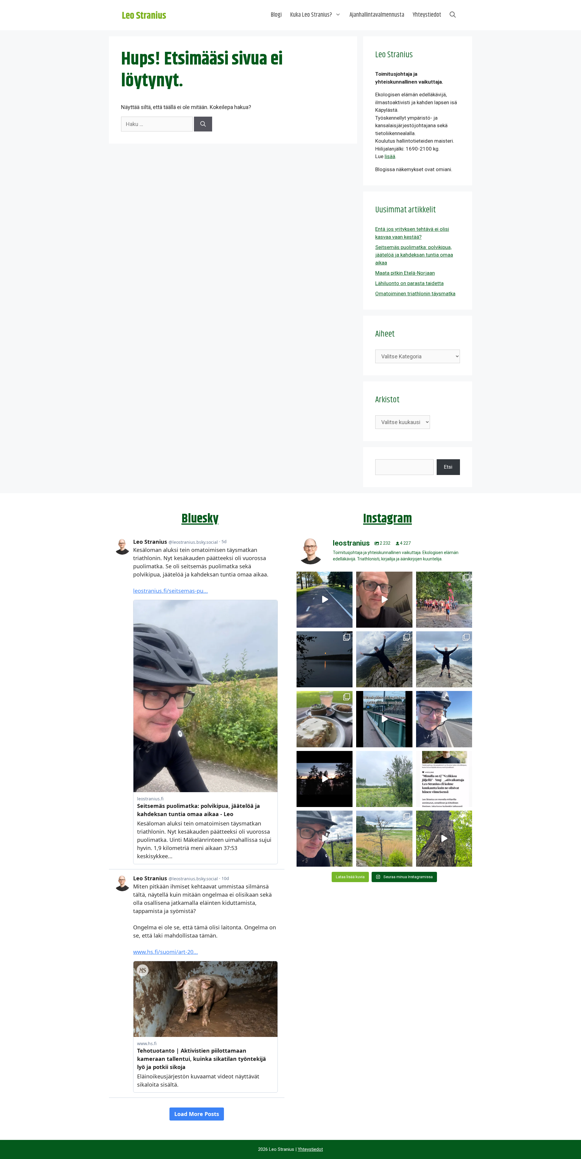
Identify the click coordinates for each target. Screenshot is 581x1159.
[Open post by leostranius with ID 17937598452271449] (444, 779)
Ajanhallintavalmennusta (377, 15)
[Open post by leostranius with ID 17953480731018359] (325, 600)
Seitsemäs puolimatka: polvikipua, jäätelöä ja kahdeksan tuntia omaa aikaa (414, 255)
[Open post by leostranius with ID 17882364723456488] (384, 779)
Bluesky (200, 519)
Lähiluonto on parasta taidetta (409, 283)
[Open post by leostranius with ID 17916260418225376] (384, 659)
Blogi (276, 15)
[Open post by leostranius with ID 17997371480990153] (384, 600)
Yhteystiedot (427, 15)
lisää (390, 156)
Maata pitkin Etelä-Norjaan (405, 273)
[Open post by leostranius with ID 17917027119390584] (384, 839)
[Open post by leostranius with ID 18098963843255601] (325, 719)
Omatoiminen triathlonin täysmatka (415, 294)
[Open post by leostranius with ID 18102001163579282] (444, 600)
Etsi (448, 467)
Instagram (387, 519)
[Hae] (203, 124)
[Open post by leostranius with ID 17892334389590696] (384, 719)
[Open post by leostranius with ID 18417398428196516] (444, 659)
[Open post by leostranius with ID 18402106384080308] (444, 719)
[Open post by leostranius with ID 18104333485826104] (444, 839)
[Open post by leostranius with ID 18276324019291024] (325, 659)
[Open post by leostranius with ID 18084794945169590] (325, 779)
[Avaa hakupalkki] (452, 15)
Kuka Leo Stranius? (311, 15)
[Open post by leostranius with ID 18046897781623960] (325, 839)
